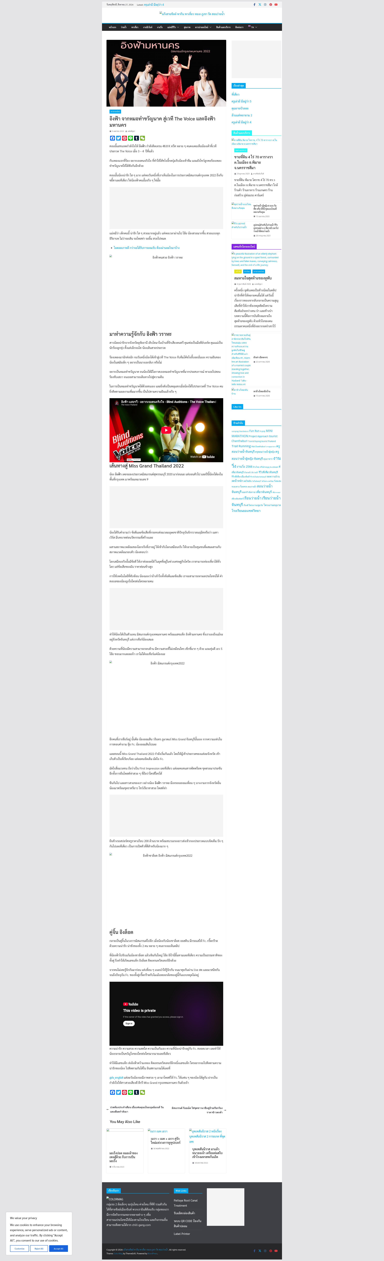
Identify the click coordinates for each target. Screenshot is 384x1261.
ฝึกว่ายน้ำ (255, 472)
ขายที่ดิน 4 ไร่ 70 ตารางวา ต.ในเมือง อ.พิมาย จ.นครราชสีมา (253, 162)
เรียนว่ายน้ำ (252, 498)
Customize (19, 1248)
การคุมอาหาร (271, 447)
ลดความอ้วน (273, 476)
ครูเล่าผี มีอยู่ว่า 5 (241, 101)
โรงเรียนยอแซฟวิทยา (246, 511)
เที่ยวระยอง (276, 492)
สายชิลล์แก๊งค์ (258, 173)
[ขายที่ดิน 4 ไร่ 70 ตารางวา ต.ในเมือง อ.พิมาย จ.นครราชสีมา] (256, 142)
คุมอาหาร (268, 458)
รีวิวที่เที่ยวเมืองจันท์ (241, 476)
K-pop (262, 431)
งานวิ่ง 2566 (244, 466)
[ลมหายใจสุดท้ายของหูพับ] (256, 259)
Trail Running (241, 446)
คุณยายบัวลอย (240, 108)
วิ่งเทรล (243, 486)
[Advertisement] (164, 208)
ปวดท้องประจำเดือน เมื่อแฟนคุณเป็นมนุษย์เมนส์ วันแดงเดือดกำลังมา (137, 1109)
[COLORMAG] (114, 1199)
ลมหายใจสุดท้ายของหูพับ (253, 278)
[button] (177, 27)
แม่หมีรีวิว (171, 27)
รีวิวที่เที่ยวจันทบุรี (268, 472)
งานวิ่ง (160, 27)
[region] (39, 1233)
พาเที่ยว (134, 27)
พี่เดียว (235, 94)
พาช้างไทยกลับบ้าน (262, 391)
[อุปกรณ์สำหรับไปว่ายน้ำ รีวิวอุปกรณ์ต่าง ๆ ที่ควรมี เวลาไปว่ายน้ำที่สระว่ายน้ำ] (241, 230)
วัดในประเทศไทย (267, 481)
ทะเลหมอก (274, 467)
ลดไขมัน (247, 481)
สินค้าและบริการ (223, 27)
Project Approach (258, 436)
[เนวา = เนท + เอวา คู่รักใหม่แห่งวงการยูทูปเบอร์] (157, 1131)
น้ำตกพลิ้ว (247, 472)
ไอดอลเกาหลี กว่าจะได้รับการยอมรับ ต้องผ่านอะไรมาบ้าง (147, 248)
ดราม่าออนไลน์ (201, 27)
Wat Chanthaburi (258, 446)
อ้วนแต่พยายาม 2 (242, 115)
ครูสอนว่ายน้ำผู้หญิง (265, 451)
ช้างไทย (247, 271)
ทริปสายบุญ (264, 467)
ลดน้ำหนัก (237, 481)
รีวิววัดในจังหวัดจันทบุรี (258, 477)
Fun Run (254, 431)
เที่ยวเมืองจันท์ (237, 498)
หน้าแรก (112, 27)
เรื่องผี (245, 505)
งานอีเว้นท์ (147, 27)
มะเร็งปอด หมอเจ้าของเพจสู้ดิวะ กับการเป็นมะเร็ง (124, 1157)
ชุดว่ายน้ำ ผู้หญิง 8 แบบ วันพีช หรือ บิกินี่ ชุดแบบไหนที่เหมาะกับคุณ (265, 208)
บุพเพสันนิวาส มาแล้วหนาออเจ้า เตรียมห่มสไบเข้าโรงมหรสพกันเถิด (207, 1153)
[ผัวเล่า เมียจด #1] (241, 359)
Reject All (39, 1248)
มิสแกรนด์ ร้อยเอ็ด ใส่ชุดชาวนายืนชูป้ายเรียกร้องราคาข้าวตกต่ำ (197, 1110)
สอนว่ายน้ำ (252, 486)
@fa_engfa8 (116, 1077)
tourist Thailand (268, 441)
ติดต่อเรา (239, 27)
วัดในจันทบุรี (256, 481)
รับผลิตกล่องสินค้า (184, 1213)
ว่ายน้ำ (124, 27)
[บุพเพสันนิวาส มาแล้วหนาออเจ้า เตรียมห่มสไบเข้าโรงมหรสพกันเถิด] (207, 1131)
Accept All (58, 1248)
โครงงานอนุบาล (272, 505)
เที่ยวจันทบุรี (264, 492)
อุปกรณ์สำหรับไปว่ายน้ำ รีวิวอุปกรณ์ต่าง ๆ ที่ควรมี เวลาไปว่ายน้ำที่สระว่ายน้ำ (266, 228)
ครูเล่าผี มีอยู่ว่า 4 (154, 6)
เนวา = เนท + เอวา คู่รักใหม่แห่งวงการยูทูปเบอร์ (165, 1141)
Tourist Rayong (254, 441)
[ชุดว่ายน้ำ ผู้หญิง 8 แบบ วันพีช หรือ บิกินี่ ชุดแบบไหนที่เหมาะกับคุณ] (241, 211)
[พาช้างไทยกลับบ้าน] (241, 393)
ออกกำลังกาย (248, 492)
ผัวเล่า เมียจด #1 (261, 357)
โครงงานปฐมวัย (256, 505)
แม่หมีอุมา (131, 131)
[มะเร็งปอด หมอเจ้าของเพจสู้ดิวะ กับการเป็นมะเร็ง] (124, 1131)
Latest (238, 271)
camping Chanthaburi (240, 431)
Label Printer (182, 1233)
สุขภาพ (187, 27)
